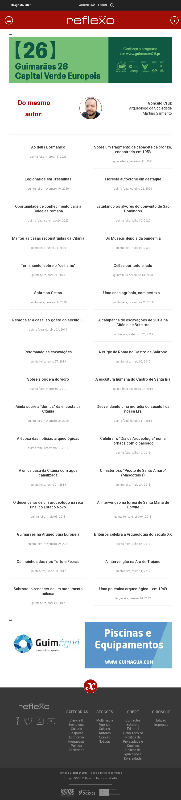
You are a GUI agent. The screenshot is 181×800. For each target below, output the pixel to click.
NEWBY (112, 778)
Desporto (76, 733)
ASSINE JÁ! (87, 5)
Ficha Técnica (133, 733)
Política (76, 746)
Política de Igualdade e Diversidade (133, 754)
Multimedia (104, 720)
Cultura (76, 729)
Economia (76, 737)
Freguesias (76, 741)
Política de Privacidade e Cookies (133, 741)
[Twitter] (28, 721)
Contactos (133, 720)
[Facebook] (17, 721)
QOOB (77, 778)
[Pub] (90, 645)
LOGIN (102, 5)
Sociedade (76, 750)
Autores (105, 733)
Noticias (105, 741)
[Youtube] (51, 721)
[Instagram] (39, 721)
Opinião (104, 737)
